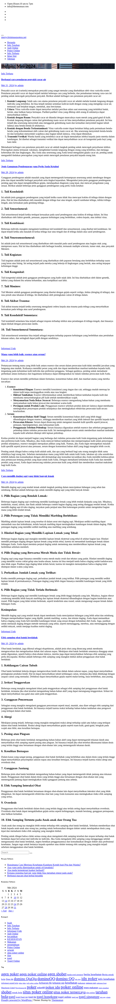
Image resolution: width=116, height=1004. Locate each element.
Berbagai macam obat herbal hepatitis (25, 875)
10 (15, 897)
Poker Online (13, 50)
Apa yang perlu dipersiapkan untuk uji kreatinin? (30, 867)
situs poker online (15, 953)
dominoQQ (46, 978)
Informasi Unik (8, 348)
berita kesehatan (93, 974)
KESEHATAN (14, 939)
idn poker (89, 978)
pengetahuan (13, 944)
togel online (64, 996)
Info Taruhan (13, 45)
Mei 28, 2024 (7, 172)
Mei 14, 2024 (7, 482)
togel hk (32, 997)
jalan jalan (22, 983)
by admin (19, 85)
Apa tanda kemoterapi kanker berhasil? (25, 870)
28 (6, 907)
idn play (78, 979)
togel (9, 958)
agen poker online (33, 974)
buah (9, 923)
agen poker (10, 974)
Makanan (11, 942)
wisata (108, 997)
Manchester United (8, 988)
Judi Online (12, 48)
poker (31, 987)
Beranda (11, 42)
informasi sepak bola (9, 983)
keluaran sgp (58, 983)
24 (15, 904)
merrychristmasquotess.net (29, 27)
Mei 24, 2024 (7, 360)
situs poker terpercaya (69, 992)
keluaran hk (45, 982)
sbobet (6, 992)
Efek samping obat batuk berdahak (19, 637)
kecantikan (12, 936)
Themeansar (57, 1000)
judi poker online (32, 983)
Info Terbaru (13, 53)
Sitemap (11, 58)
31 (15, 907)
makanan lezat (101, 983)
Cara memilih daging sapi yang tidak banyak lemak (27, 476)
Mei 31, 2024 (7, 85)
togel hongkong (47, 997)
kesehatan (71, 982)
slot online (90, 992)
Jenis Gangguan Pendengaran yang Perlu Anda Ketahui (30, 166)
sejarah (10, 950)
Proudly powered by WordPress (16, 1000)
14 (6, 901)
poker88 (41, 987)
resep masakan (104, 988)
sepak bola (17, 992)
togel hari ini (22, 997)
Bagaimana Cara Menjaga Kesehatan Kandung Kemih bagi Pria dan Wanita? (44, 864)
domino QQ (65, 978)
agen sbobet (57, 974)
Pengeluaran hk (20, 988)
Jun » (11, 910)
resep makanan (91, 987)
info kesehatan (106, 979)
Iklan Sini (11, 56)
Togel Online (13, 961)
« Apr (4, 910)
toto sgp (103, 997)
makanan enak (91, 983)
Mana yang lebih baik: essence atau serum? (23, 354)
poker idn (52, 987)
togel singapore (89, 997)
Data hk (9, 979)
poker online (72, 986)
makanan (81, 983)
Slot (9, 955)
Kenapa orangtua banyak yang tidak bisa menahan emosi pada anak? (40, 873)
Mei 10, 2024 (7, 643)
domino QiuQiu (25, 979)
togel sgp (75, 997)
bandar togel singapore (75, 975)
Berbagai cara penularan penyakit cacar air (23, 79)
